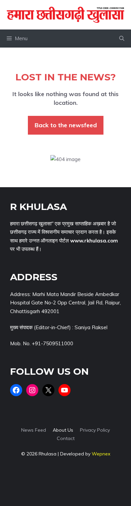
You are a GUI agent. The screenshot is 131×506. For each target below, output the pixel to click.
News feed (33, 430)
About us (63, 430)
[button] (122, 38)
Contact (66, 438)
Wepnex (101, 454)
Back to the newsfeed (66, 125)
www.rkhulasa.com (94, 240)
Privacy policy (95, 430)
